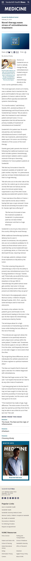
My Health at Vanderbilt (8, 518)
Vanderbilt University (22, 543)
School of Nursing (7, 543)
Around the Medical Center (10, 17)
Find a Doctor (5, 536)
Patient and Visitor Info (8, 540)
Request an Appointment (9, 526)
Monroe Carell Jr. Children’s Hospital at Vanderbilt (15, 515)
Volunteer (19, 551)
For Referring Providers (8, 524)
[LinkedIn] (15, 498)
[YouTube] (8, 498)
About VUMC (20, 556)
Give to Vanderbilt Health (9, 507)
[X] (13, 498)
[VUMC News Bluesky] (18, 498)
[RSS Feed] (2, 498)
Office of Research (21, 546)
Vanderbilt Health (6, 510)
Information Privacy (7, 554)
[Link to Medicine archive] (16, 9)
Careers (4, 556)
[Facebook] (5, 498)
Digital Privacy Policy (22, 554)
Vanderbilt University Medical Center (12, 512)
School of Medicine (21, 540)
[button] (3, 2)
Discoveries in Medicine (8, 521)
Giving (3, 551)
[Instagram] (10, 498)
